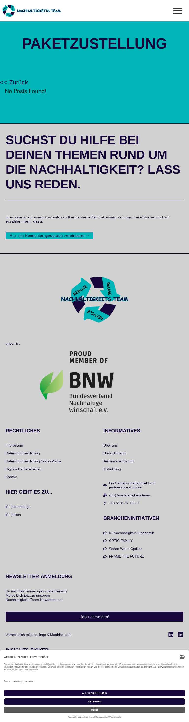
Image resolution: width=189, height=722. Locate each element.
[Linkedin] (171, 634)
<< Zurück (14, 82)
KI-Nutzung (112, 469)
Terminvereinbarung (119, 461)
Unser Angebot (114, 453)
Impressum (14, 445)
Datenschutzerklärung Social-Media (33, 461)
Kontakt (11, 477)
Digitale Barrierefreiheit (23, 469)
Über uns (110, 445)
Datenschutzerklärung (23, 453)
